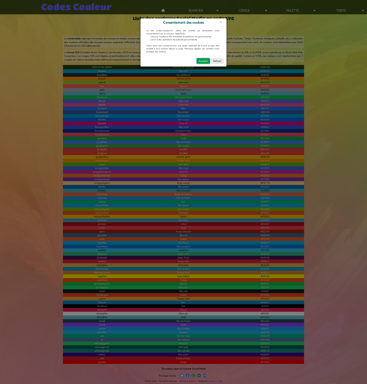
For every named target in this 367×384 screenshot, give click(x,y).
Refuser (217, 61)
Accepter (203, 61)
